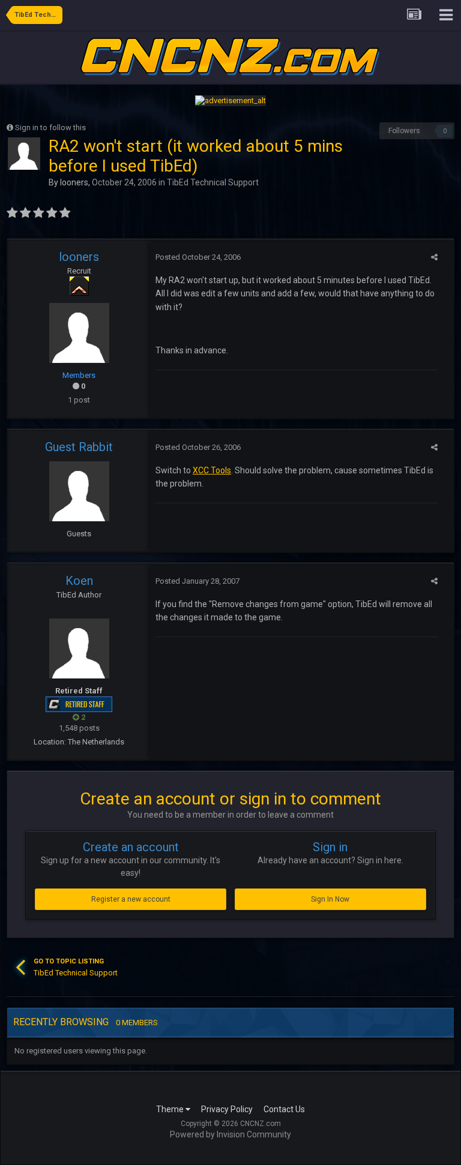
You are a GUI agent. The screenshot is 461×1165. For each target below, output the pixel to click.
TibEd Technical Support (213, 182)
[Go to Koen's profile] (79, 648)
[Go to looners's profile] (24, 153)
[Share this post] (434, 257)
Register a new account (130, 899)
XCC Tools (212, 470)
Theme (170, 1109)
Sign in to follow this (50, 127)
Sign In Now (330, 899)
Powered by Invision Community (230, 1134)
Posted (198, 257)
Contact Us (284, 1109)
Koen (79, 581)
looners (74, 182)
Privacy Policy (227, 1109)
